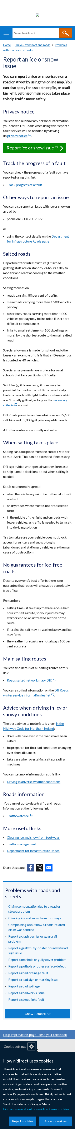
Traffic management (21, 844)
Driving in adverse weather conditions (33, 782)
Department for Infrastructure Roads (33, 851)
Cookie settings (15, 1046)
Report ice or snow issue (36, 149)
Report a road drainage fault (28, 973)
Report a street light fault (26, 999)
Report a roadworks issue (26, 993)
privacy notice (19, 136)
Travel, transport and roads (32, 45)
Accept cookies (55, 1121)
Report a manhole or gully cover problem (37, 959)
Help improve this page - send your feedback (35, 1035)
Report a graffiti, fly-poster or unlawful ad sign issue (38, 950)
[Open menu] (6, 33)
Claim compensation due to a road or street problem (34, 908)
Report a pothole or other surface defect (37, 966)
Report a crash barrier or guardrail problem (32, 938)
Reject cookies (22, 1121)
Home (7, 45)
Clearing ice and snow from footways (33, 837)
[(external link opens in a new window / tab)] (30, 867)
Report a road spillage (24, 986)
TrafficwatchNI (20, 816)
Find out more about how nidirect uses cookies (36, 1109)
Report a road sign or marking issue (33, 979)
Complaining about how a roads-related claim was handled (36, 927)
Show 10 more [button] (35, 1014)
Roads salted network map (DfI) (31, 680)
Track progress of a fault (24, 185)
